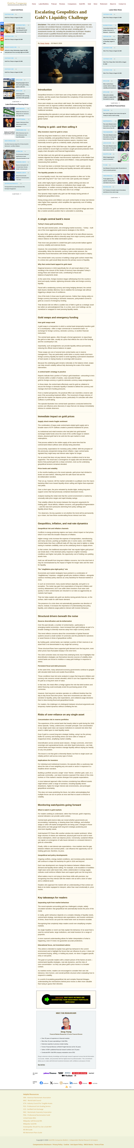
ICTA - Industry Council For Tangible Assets (37, 1103)
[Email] (2, 46)
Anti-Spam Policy (76, 1145)
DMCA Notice (88, 1145)
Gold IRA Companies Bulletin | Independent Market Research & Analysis (73, 1140)
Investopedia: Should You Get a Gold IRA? (37, 1127)
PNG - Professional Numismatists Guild (36, 1115)
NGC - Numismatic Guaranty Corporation (37, 1112)
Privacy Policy (58, 1145)
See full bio (41, 1064)
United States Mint (29, 1118)
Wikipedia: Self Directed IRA (32, 1121)
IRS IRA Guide (27, 1130)
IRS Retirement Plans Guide (32, 1133)
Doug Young (44, 43)
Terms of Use (99, 1145)
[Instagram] (2, 36)
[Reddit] (2, 39)
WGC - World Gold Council (32, 1100)
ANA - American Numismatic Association (37, 1098)
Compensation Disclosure (42, 1145)
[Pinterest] (2, 33)
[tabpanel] (66, 537)
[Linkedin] (2, 30)
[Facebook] (2, 23)
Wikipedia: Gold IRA (29, 1124)
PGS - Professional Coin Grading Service (37, 1106)
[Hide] (1, 52)
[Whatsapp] (2, 42)
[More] (2, 49)
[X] (2, 26)
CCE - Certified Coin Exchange (33, 1109)
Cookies (66, 1145)
